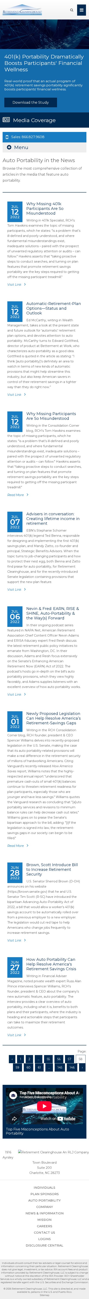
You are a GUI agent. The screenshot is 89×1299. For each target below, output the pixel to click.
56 (58, 1059)
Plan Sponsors (44, 1194)
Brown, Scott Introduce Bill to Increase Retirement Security (52, 870)
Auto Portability (44, 1200)
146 (72, 1067)
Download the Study (31, 102)
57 (69, 1059)
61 (39, 1067)
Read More (16, 495)
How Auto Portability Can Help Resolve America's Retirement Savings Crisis (51, 964)
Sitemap (44, 1295)
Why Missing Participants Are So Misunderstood (51, 416)
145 (59, 1067)
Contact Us (44, 1233)
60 (28, 1067)
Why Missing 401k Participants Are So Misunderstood (45, 209)
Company (44, 1207)
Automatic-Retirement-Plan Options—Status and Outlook (53, 308)
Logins (44, 1239)
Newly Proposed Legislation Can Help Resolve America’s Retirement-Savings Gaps (53, 718)
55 (48, 1059)
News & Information (44, 1213)
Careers (44, 1226)
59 (17, 1067)
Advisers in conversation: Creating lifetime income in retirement (53, 519)
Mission (44, 1220)
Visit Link (14, 285)
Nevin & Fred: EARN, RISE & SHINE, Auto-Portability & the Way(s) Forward (52, 613)
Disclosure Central (44, 1245)
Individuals (44, 1188)
